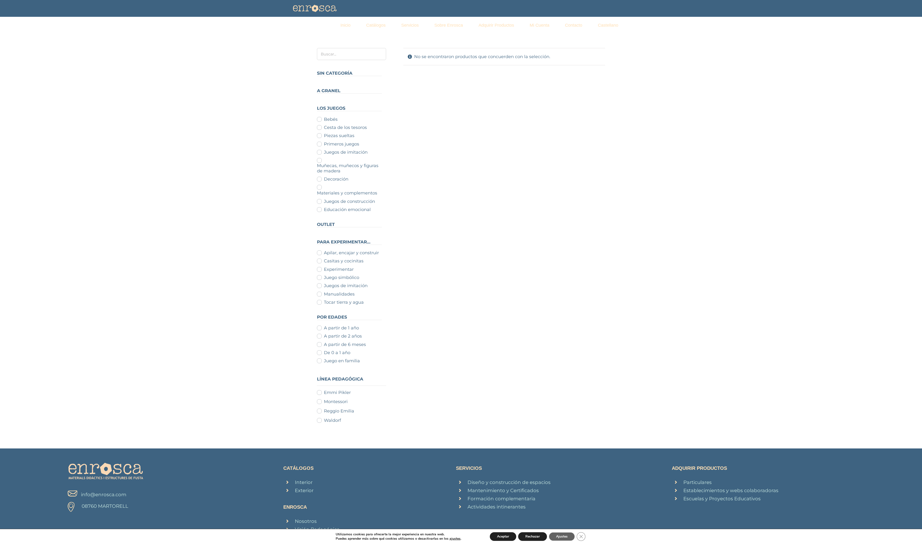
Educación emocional (347, 209)
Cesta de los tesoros (345, 127)
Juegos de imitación (346, 152)
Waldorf (332, 420)
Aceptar (503, 536)
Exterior (304, 490)
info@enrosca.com (103, 494)
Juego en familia (342, 360)
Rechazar (532, 536)
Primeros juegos (341, 144)
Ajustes (562, 536)
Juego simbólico (341, 277)
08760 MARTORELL (105, 506)
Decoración (336, 179)
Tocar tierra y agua (344, 302)
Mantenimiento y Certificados (503, 490)
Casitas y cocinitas (344, 261)
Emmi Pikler (337, 392)
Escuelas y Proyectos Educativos (722, 499)
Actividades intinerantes (496, 507)
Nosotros (306, 521)
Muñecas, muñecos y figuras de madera (347, 168)
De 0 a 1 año (337, 352)
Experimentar (339, 269)
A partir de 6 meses (345, 344)
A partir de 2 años (343, 336)
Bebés (331, 119)
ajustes (455, 539)
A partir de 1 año (341, 328)
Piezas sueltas (339, 135)
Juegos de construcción (349, 201)
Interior (304, 482)
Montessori (336, 401)
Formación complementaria (501, 499)
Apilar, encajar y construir (351, 252)
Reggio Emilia (339, 411)
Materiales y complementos (347, 193)
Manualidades (339, 294)
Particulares (697, 482)
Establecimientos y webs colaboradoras (730, 490)
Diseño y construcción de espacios (509, 482)
